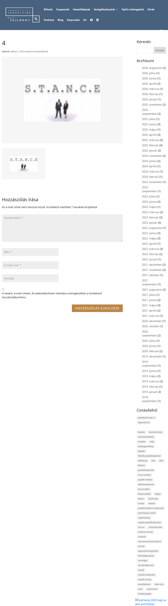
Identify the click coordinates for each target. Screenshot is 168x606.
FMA (161, 460)
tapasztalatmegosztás (148, 551)
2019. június (149, 371)
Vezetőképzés (81, 9)
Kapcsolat (73, 20)
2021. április (149, 310)
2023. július (149, 196)
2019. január (149, 392)
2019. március (150, 381)
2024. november (152, 156)
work (140, 589)
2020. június (149, 346)
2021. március (150, 316)
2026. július (149, 73)
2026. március (150, 89)
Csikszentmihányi (146, 436)
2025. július (149, 119)
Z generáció (152, 589)
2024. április (149, 166)
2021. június (149, 300)
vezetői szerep (144, 579)
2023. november (152, 182)
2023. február (150, 217)
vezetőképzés (144, 584)
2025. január (149, 150)
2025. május (149, 129)
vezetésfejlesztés (146, 565)
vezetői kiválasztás (146, 574)
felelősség (142, 460)
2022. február (150, 254)
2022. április (149, 243)
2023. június (149, 201)
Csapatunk (62, 9)
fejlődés (141, 451)
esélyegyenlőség (145, 446)
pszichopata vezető (147, 513)
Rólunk (48, 9)
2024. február (150, 177)
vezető (141, 570)
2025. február (150, 145)
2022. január (149, 259)
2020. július (149, 341)
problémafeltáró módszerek (151, 508)
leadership (153, 498)
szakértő (142, 536)
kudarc (141, 498)
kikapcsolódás (144, 494)
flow (153, 460)
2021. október (150, 275)
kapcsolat (144, 422)
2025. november (152, 104)
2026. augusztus (152, 68)
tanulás (141, 546)
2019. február (150, 386)
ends (152, 441)
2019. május (149, 376)
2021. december (152, 264)
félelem (141, 465)
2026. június (149, 78)
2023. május (149, 207)
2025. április (149, 135)
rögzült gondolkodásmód (149, 522)
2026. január (149, 99)
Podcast (49, 20)
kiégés (158, 494)
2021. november (152, 270)
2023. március (150, 212)
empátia (142, 441)
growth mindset (145, 479)
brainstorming (155, 432)
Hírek (150, 9)
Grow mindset (144, 475)
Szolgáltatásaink (104, 9)
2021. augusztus (152, 289)
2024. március (150, 171)
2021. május (149, 305)
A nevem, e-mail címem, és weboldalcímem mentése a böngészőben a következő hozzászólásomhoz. (52, 295)
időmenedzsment (146, 484)
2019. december (152, 356)
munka (141, 503)
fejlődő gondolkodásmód (149, 456)
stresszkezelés (155, 527)
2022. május (149, 238)
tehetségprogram (146, 555)
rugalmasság (144, 517)
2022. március (150, 249)
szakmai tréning (145, 532)
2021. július (149, 295)
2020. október (150, 326)
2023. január (149, 222)
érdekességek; (144, 593)
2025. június (149, 124)
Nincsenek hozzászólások (34, 51)
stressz (141, 527)
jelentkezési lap (146, 417)
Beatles (141, 432)
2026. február (150, 94)
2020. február (150, 351)
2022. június (149, 233)
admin (14, 51)
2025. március (150, 140)
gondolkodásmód (146, 470)
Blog (60, 20)
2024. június (149, 161)
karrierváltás (144, 489)
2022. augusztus (152, 228)
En (84, 20)
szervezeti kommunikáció (149, 541)
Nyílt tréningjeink (133, 9)
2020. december (152, 321)
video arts (159, 584)
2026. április (149, 83)
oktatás (151, 503)
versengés (142, 560)
